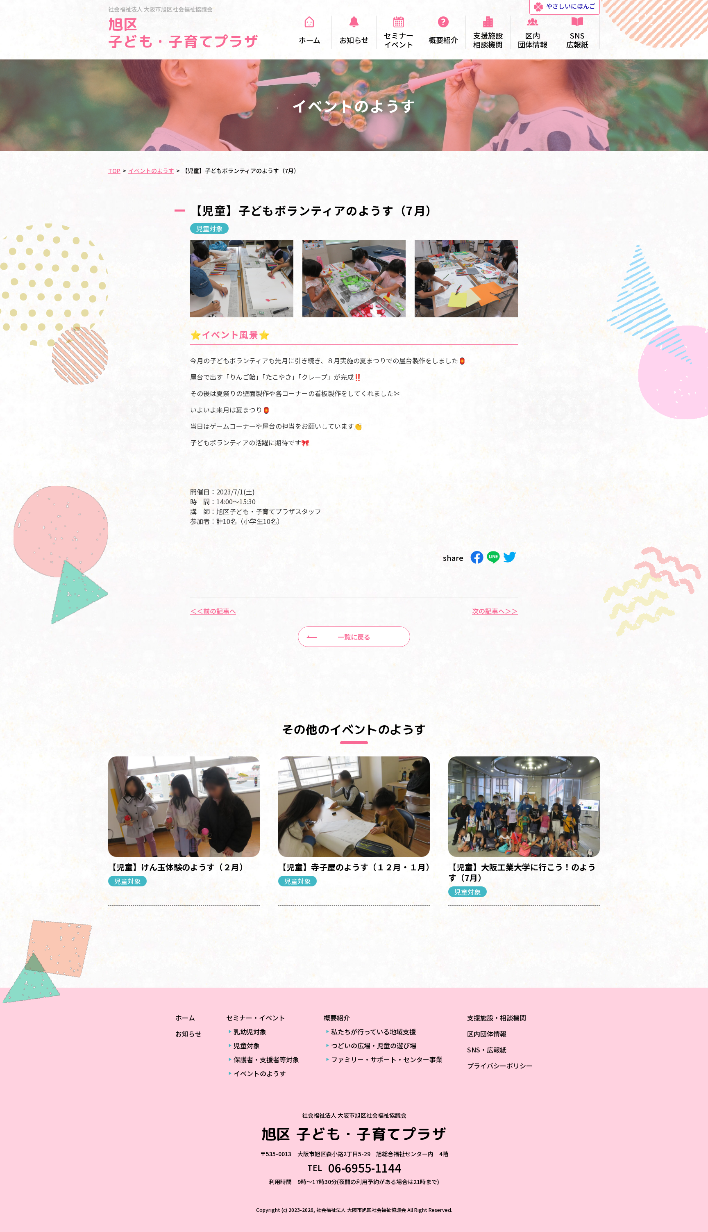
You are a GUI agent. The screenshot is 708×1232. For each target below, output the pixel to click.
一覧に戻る (354, 637)
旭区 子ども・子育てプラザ (183, 32)
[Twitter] (510, 557)
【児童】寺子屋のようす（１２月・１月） (356, 867)
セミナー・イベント (255, 1017)
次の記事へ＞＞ (495, 611)
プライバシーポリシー (500, 1065)
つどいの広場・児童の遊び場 (373, 1045)
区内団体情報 (486, 1033)
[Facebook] (477, 557)
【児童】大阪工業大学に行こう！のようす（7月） (522, 872)
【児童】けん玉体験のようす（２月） (177, 867)
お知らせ (188, 1033)
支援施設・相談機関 (496, 1017)
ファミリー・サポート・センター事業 (386, 1059)
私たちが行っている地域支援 (373, 1031)
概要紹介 (337, 1017)
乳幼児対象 (250, 1031)
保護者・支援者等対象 (266, 1059)
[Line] (493, 557)
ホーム (185, 1017)
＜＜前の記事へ (213, 611)
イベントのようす (260, 1073)
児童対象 (209, 228)
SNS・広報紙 (486, 1049)
